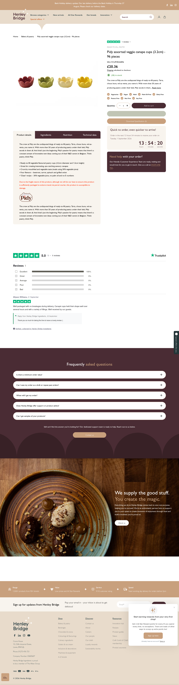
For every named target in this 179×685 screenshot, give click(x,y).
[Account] (159, 17)
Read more (156, 87)
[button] (176, 342)
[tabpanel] (57, 181)
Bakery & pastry (27, 36)
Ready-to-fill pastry (116, 47)
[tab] (24, 135)
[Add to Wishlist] (136, 113)
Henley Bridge (25, 678)
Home (15, 36)
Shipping (110, 70)
